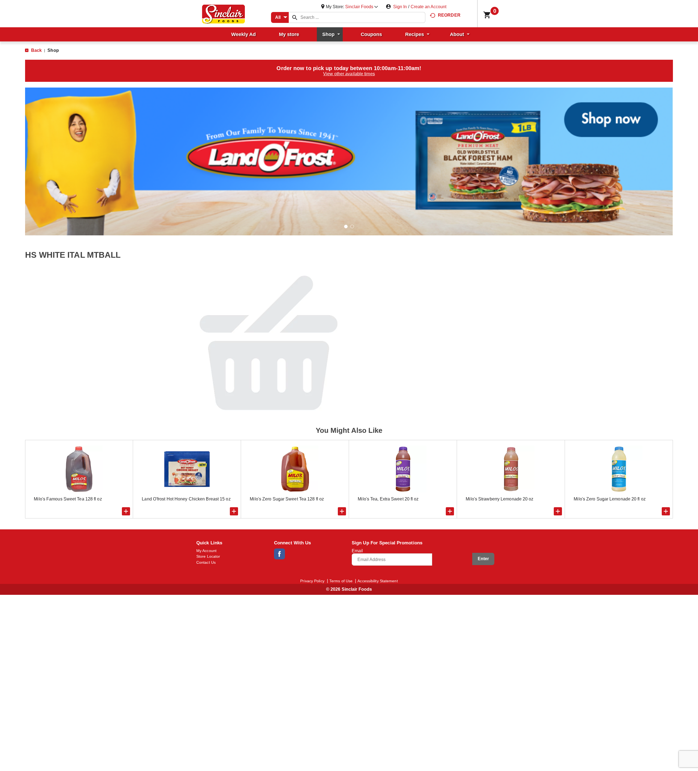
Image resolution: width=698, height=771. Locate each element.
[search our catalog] (295, 17)
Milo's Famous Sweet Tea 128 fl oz (68, 499)
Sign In (400, 6)
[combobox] (280, 17)
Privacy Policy (312, 581)
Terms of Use (341, 581)
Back (36, 50)
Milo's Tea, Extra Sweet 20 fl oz (388, 499)
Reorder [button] (449, 15)
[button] (361, 6)
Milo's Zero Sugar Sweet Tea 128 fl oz (287, 499)
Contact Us (206, 562)
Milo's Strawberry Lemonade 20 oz (499, 499)
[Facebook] (279, 553)
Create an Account (428, 6)
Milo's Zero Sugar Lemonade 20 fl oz (610, 499)
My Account (206, 550)
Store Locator (208, 556)
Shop (53, 50)
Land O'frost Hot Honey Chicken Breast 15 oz (186, 499)
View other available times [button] (349, 73)
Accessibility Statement (377, 581)
